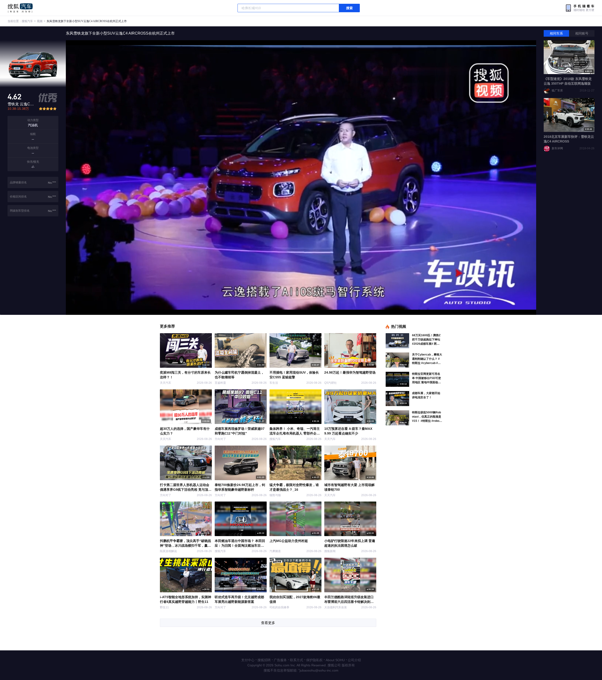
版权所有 (348, 665)
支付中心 (247, 660)
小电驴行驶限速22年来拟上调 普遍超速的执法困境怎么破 (349, 543)
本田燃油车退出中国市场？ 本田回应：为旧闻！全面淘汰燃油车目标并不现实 (240, 543)
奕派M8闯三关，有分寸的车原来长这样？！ (185, 375)
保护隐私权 (314, 660)
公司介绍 (354, 660)
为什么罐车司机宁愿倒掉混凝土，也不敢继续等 (239, 375)
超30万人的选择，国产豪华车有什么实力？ (185, 431)
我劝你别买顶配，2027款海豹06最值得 (294, 599)
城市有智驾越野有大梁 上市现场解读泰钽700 (349, 487)
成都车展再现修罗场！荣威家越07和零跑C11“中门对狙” (240, 431)
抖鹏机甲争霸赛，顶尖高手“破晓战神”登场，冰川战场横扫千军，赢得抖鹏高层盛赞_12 (185, 543)
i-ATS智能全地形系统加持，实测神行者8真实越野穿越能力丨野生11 (185, 599)
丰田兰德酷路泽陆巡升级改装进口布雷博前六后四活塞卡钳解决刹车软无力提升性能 (349, 599)
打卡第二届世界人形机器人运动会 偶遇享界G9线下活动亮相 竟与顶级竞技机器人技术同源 (185, 487)
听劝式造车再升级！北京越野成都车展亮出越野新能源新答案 (239, 599)
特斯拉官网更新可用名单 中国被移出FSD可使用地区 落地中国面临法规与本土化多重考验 (426, 378)
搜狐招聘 (264, 660)
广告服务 (280, 660)
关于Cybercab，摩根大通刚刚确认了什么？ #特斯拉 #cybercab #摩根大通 (427, 359)
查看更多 (268, 623)
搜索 (349, 8)
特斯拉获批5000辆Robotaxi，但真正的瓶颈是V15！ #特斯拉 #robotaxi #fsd (427, 417)
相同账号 (581, 33)
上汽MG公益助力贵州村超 (288, 541)
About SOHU (335, 660)
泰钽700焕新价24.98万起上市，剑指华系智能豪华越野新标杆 (240, 487)
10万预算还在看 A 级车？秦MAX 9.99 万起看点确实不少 (348, 431)
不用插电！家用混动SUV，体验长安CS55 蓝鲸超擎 (294, 375)
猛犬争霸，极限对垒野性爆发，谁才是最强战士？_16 (294, 487)
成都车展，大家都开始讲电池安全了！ (426, 395)
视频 (40, 21)
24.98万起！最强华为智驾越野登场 (350, 372)
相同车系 (556, 33)
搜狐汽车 (20, 8)
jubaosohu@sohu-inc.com (319, 670)
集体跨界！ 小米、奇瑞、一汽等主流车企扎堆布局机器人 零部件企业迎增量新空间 (294, 431)
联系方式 (296, 660)
